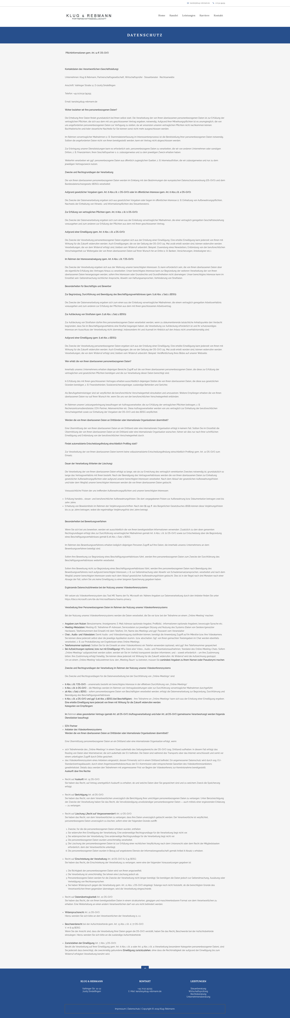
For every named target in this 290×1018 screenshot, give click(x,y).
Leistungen (188, 15)
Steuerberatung (198, 988)
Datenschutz (134, 1009)
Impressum (120, 1009)
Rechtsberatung (198, 994)
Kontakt (218, 15)
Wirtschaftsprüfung (198, 991)
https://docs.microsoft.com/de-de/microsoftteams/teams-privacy (98, 599)
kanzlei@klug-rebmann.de (200, 3)
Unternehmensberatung (198, 997)
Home (161, 15)
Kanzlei (173, 15)
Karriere (204, 15)
